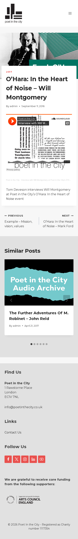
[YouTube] (41, 459)
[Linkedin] (33, 459)
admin (14, 106)
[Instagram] (24, 459)
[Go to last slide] (11, 300)
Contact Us (13, 432)
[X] (16, 459)
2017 (9, 72)
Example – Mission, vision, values (18, 221)
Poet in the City (13, 180)
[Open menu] (69, 13)
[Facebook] (8, 459)
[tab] (31, 344)
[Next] (66, 300)
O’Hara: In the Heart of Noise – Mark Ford (58, 221)
